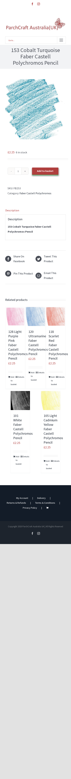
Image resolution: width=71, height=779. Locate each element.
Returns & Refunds (16, 502)
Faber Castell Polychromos (35, 193)
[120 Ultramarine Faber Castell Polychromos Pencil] (35, 316)
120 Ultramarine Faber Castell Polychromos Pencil (38, 342)
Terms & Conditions (45, 502)
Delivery (41, 498)
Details (20, 377)
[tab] (35, 210)
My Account (22, 498)
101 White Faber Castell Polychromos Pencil (23, 426)
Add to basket (45, 171)
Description (12, 210)
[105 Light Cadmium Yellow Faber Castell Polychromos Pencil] (50, 400)
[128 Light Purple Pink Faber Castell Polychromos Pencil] (15, 316)
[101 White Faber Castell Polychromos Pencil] (20, 400)
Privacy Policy (30, 507)
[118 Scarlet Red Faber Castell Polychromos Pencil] (55, 316)
